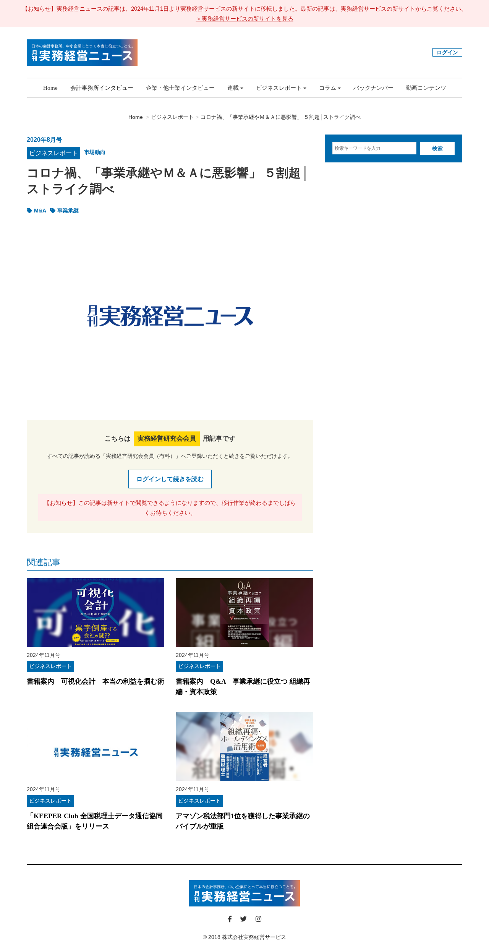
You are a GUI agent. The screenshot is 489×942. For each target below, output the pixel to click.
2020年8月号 (44, 139)
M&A (40, 211)
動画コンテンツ (426, 88)
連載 (233, 88)
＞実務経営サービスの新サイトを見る (244, 18)
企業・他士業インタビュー (180, 88)
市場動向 (94, 152)
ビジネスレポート (279, 88)
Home (50, 88)
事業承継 (68, 211)
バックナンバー (373, 88)
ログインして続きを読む (170, 479)
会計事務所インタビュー (101, 88)
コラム (327, 88)
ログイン (447, 52)
